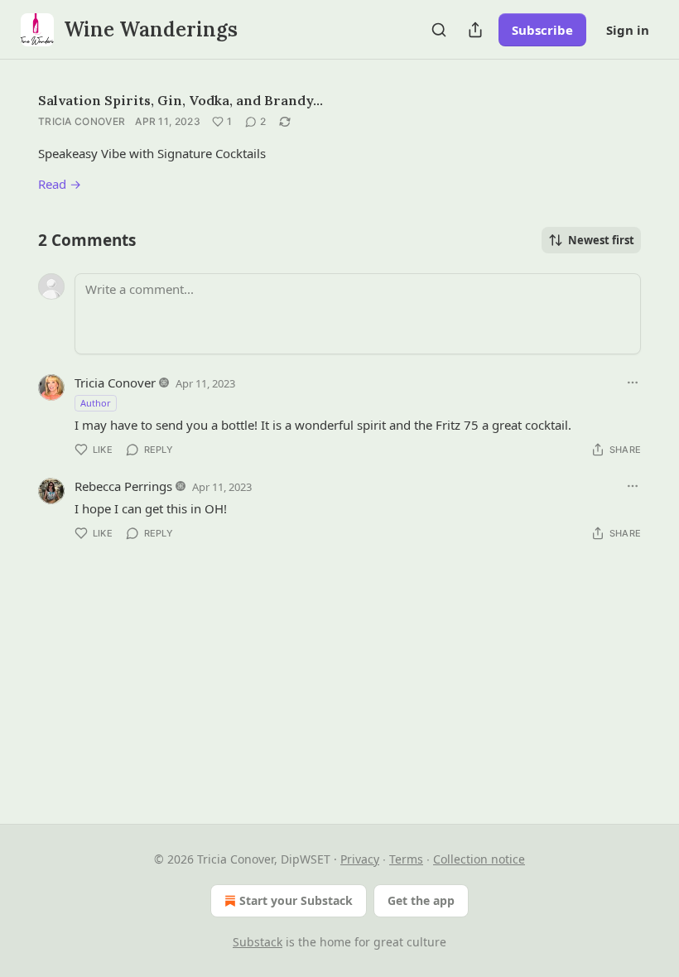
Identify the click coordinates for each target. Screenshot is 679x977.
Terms (406, 859)
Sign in (627, 30)
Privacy (359, 859)
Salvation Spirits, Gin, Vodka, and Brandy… (180, 100)
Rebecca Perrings (123, 486)
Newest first (601, 240)
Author (95, 403)
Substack (257, 942)
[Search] (438, 29)
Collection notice (479, 859)
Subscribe (542, 30)
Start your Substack (296, 900)
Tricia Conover (81, 121)
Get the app (421, 900)
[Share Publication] (475, 29)
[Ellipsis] (632, 382)
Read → (59, 184)
